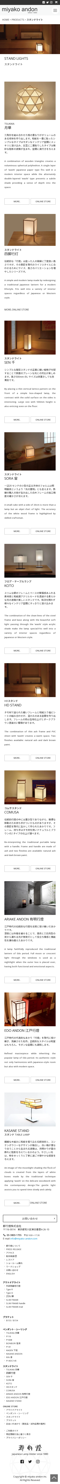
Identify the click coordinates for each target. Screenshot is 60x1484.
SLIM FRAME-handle (15, 1303)
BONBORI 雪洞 (13, 1343)
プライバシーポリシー (16, 1437)
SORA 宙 (10, 1380)
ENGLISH (10, 1273)
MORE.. (17, 201)
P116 (8, 1336)
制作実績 (10, 1256)
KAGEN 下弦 (12, 1350)
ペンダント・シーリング (17, 1413)
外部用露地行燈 (13, 1286)
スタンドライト (13, 1416)
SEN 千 (9, 1376)
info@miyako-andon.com (23, 1238)
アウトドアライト (14, 1409)
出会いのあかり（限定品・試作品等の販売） (26, 1423)
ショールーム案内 (14, 1263)
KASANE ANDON (14, 1353)
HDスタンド (11, 1387)
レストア (10, 1259)
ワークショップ (13, 1266)
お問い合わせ (30, 1218)
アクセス (10, 1252)
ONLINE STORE (43, 201)
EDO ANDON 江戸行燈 (17, 1397)
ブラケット (11, 1420)
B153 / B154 (12, 1320)
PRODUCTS (18, 19)
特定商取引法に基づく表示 (18, 1434)
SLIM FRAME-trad (14, 1306)
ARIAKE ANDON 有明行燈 (18, 1394)
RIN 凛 (9, 1357)
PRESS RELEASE (13, 1249)
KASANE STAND (14, 1400)
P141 (8, 1346)
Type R (9, 1289)
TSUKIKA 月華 (12, 1333)
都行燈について (13, 1245)
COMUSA (10, 1390)
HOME (5, 19)
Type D (9, 1293)
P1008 (9, 1339)
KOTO (9, 1383)
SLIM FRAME (12, 1299)
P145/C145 (11, 1360)
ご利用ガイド (12, 1430)
